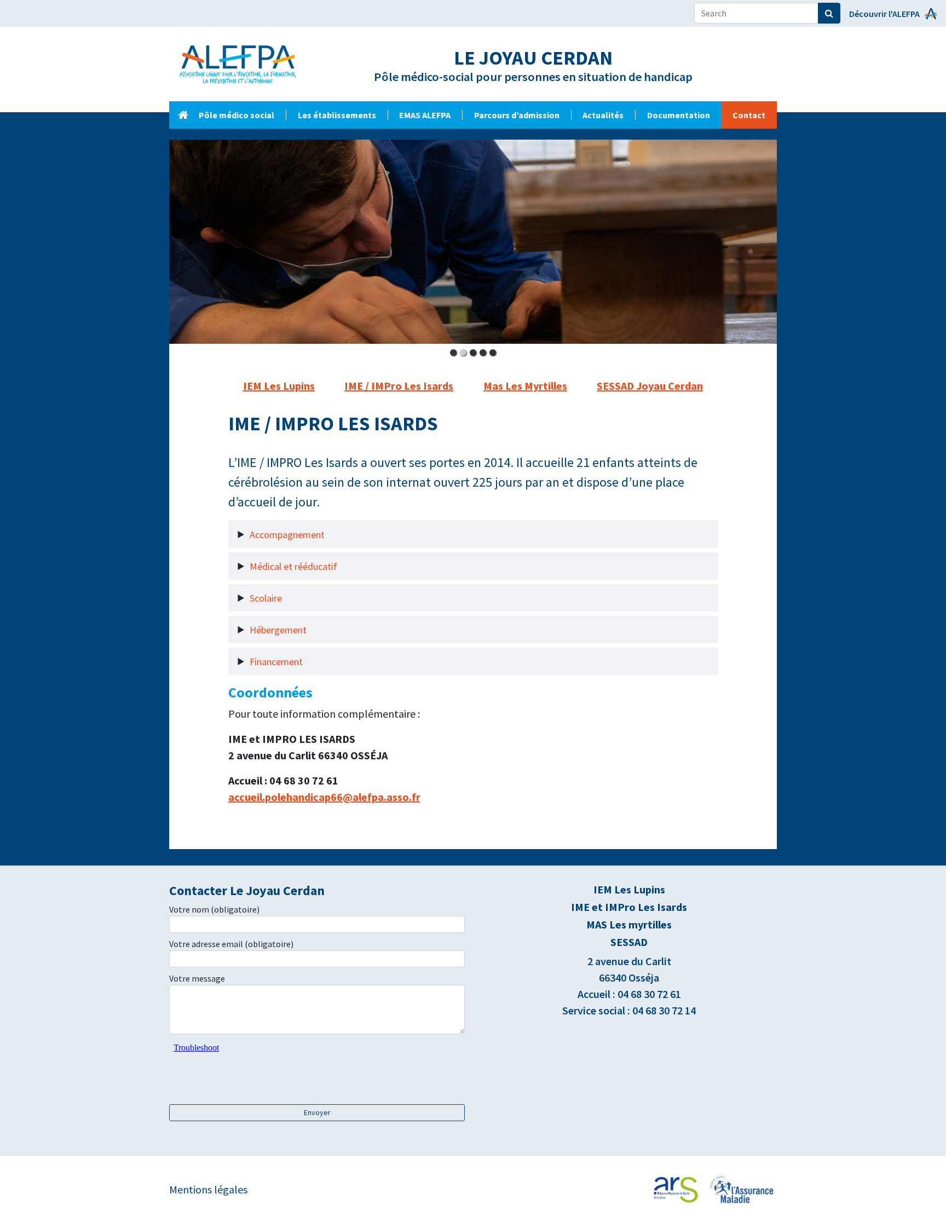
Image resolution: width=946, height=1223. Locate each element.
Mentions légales (208, 1189)
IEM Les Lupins (279, 386)
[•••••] (473, 242)
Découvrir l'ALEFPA (884, 13)
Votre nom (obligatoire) (214, 909)
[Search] (829, 13)
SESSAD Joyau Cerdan (650, 386)
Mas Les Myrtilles (525, 386)
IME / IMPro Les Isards (398, 386)
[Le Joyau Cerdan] (183, 115)
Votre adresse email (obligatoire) (231, 943)
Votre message (197, 978)
